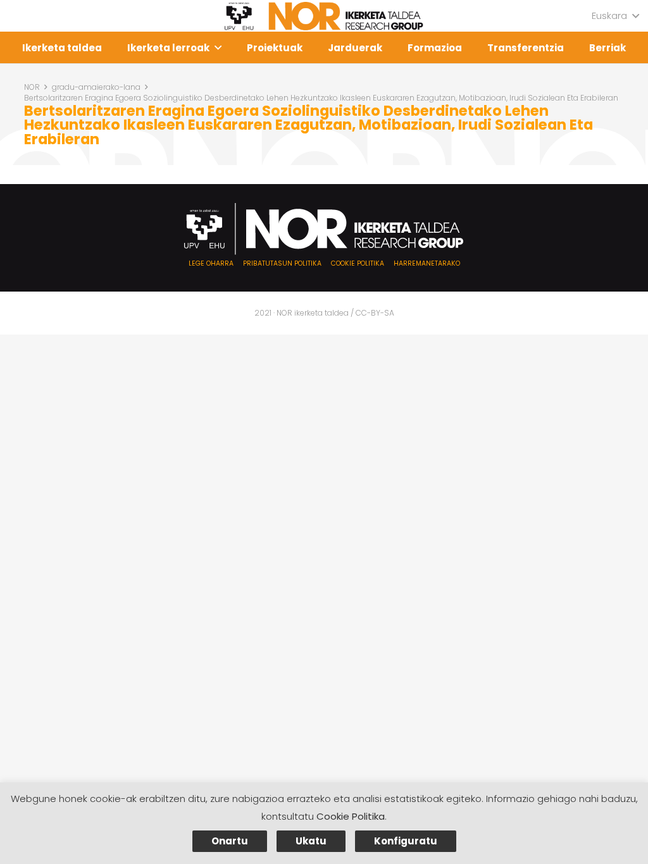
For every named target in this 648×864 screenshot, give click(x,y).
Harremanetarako (427, 263)
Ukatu (311, 841)
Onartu (229, 841)
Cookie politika (357, 263)
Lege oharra (211, 263)
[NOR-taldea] (324, 16)
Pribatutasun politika (282, 263)
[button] (615, 15)
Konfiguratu (405, 841)
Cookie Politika (350, 816)
